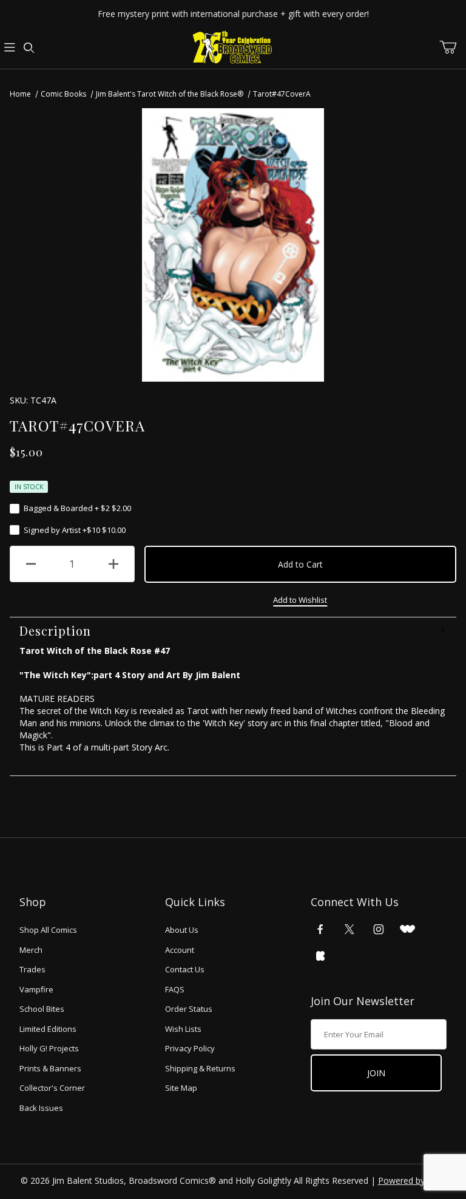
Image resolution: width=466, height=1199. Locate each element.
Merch (30, 949)
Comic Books (63, 94)
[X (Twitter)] (349, 929)
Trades (32, 969)
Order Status (188, 1008)
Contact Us (184, 969)
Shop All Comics (48, 929)
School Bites (41, 1008)
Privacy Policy (190, 1048)
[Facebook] (320, 929)
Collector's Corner (52, 1087)
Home (20, 94)
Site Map (181, 1087)
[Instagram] (378, 929)
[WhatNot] (407, 929)
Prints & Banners (50, 1068)
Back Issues (41, 1107)
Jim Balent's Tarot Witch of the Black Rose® (169, 94)
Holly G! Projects (49, 1048)
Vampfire (36, 989)
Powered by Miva (412, 1180)
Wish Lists (183, 1028)
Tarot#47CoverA (282, 94)
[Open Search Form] (29, 48)
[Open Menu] (9, 48)
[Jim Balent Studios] (233, 47)
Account (179, 949)
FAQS (174, 989)
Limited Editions (47, 1028)
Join (376, 1073)
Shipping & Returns (200, 1068)
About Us (181, 929)
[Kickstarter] (320, 956)
